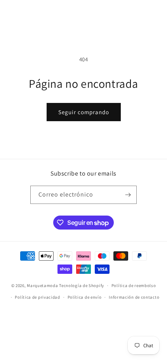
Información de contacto (134, 297)
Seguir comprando (83, 112)
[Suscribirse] (127, 195)
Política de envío (85, 297)
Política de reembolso (133, 285)
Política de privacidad (37, 297)
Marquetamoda (42, 285)
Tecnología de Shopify (81, 285)
